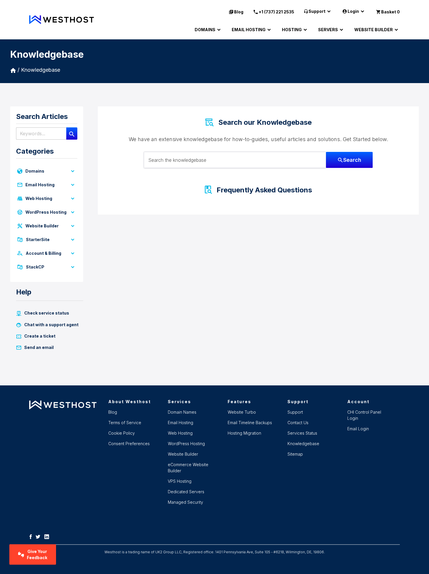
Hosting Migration (244, 433)
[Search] (71, 133)
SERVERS (328, 29)
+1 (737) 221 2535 (276, 11)
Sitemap (295, 454)
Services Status (302, 433)
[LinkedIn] (48, 536)
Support (316, 11)
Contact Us (297, 422)
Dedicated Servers (186, 491)
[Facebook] (32, 536)
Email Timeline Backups (250, 422)
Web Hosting (38, 198)
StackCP (35, 266)
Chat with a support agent (51, 324)
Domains (34, 170)
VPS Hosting (179, 481)
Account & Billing (43, 253)
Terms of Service (124, 422)
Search (352, 160)
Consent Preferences (129, 443)
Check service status (46, 312)
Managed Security (185, 502)
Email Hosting (40, 184)
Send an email (39, 347)
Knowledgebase (40, 70)
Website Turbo (242, 412)
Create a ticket (39, 335)
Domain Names (182, 412)
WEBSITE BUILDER (373, 29)
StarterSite (38, 239)
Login (353, 11)
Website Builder (42, 225)
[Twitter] (39, 536)
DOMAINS (205, 29)
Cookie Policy (121, 433)
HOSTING (292, 29)
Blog (238, 11)
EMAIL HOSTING (249, 29)
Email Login (358, 428)
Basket (390, 11)
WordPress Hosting (46, 212)
